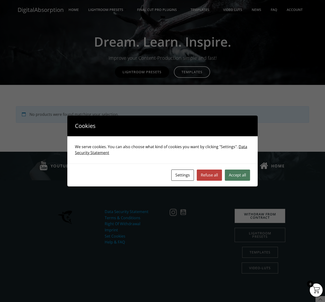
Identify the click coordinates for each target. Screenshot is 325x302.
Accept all (237, 175)
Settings (182, 175)
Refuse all (209, 175)
